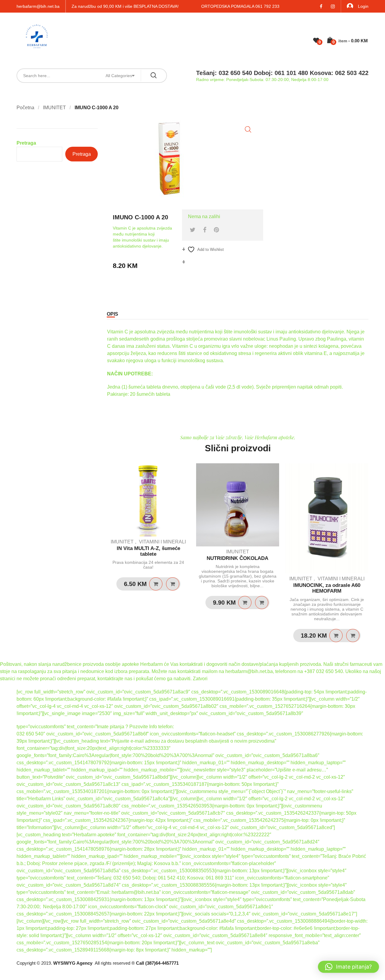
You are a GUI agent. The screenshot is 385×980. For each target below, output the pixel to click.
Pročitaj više (155, 584)
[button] (248, 129)
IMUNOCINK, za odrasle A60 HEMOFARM (326, 588)
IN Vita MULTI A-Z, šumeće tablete (148, 551)
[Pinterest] (216, 229)
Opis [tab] (112, 314)
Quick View (172, 584)
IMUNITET (54, 107)
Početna (25, 107)
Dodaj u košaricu (244, 602)
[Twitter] (193, 229)
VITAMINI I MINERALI (162, 541)
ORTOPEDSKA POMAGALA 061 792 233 (240, 6)
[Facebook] (204, 229)
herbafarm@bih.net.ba (38, 6)
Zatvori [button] (200, 678)
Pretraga (26, 143)
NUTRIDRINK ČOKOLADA (237, 558)
